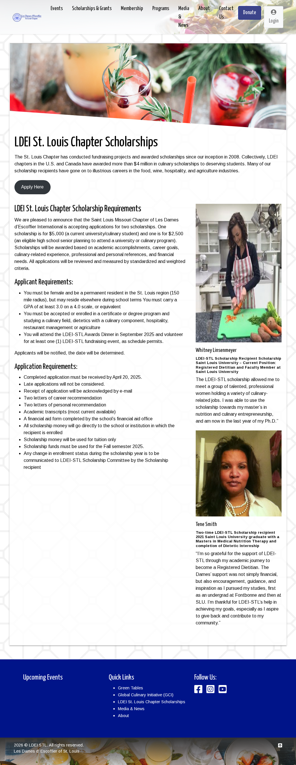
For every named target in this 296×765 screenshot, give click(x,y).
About (123, 715)
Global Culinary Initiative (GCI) (145, 695)
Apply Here (32, 186)
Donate (249, 12)
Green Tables (130, 688)
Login (273, 21)
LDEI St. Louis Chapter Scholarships (151, 701)
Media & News (131, 708)
